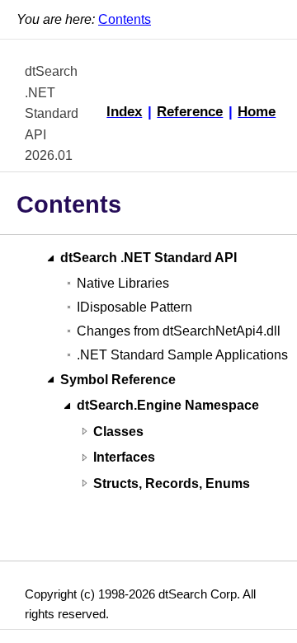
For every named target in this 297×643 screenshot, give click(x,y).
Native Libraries (123, 283)
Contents (124, 19)
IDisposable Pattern (134, 307)
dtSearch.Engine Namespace (168, 406)
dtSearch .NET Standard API (148, 258)
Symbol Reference (118, 380)
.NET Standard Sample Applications (182, 355)
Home (257, 111)
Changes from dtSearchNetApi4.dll (178, 331)
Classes (118, 432)
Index (124, 111)
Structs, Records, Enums (171, 483)
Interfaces (124, 458)
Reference (190, 111)
